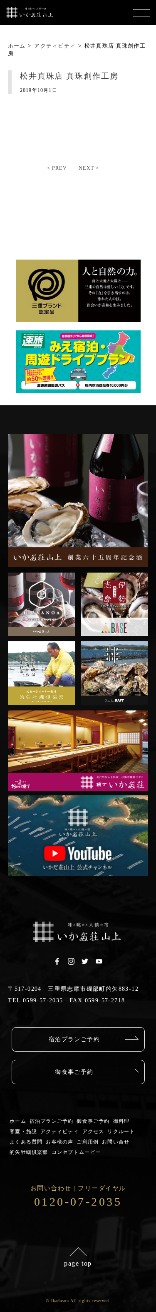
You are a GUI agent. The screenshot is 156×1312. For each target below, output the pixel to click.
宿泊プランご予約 (74, 1039)
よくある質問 (26, 1142)
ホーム (18, 1121)
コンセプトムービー (76, 1152)
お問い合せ (115, 1142)
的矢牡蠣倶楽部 (29, 1152)
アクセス (93, 1131)
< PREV (57, 168)
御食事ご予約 (74, 1072)
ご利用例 (88, 1142)
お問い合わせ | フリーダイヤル (78, 1196)
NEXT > (89, 168)
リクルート (121, 1131)
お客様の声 (59, 1142)
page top (78, 1263)
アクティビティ (59, 1131)
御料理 (121, 1121)
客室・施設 (23, 1131)
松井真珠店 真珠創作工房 (69, 76)
